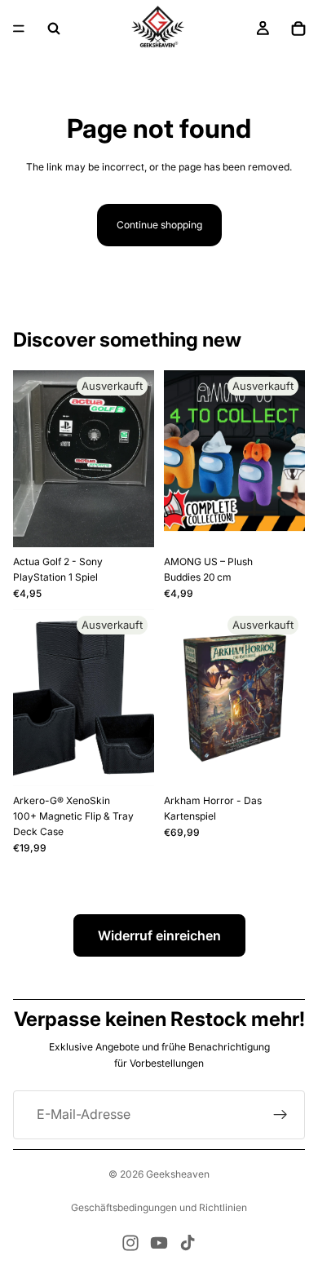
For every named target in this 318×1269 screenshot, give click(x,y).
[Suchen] (54, 28)
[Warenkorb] (298, 28)
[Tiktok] (187, 1243)
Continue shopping (159, 225)
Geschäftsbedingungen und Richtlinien (159, 1207)
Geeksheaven (178, 1174)
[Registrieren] (280, 1115)
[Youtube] (159, 1243)
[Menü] (19, 28)
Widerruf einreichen (159, 935)
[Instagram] (130, 1243)
